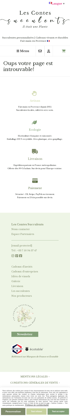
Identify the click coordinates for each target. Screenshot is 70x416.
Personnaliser (13, 411)
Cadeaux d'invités (21, 266)
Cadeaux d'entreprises (24, 271)
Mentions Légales (34, 376)
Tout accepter (58, 411)
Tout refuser (36, 411)
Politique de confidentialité (37, 405)
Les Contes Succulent (26, 224)
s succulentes (22, 291)
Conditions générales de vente (34, 382)
